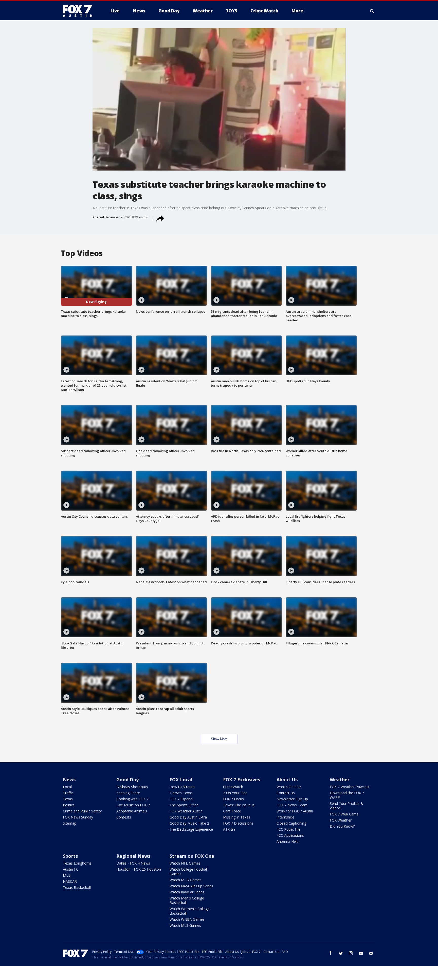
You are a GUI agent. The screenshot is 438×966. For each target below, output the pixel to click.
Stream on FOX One (192, 856)
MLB (67, 875)
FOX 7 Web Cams (344, 814)
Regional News (133, 856)
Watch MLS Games (185, 925)
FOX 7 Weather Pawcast (350, 786)
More (297, 11)
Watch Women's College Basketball (190, 911)
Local (67, 786)
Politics (69, 805)
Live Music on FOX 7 (133, 805)
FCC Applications (290, 835)
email (371, 953)
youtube (361, 953)
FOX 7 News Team (292, 805)
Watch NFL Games (185, 863)
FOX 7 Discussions (238, 823)
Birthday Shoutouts (132, 786)
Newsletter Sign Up (292, 798)
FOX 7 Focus (233, 798)
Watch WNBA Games (187, 919)
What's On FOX (289, 786)
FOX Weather (341, 820)
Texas (68, 798)
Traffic (68, 792)
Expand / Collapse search (372, 11)
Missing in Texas (236, 817)
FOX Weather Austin (186, 811)
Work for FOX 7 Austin (295, 811)
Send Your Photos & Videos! (346, 805)
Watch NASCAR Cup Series (191, 886)
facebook (330, 953)
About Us (287, 779)
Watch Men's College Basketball (187, 900)
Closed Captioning (291, 823)
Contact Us (286, 792)
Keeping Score (128, 792)
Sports (70, 856)
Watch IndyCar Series (187, 892)
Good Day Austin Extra (188, 817)
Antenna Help (288, 841)
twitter (341, 953)
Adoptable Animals (131, 811)
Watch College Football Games (189, 871)
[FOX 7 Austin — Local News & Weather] (79, 11)
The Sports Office (184, 805)
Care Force (232, 811)
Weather (340, 779)
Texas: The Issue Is (238, 805)
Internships (286, 817)
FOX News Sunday (78, 817)
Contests (123, 817)
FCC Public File (288, 829)
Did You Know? (342, 826)
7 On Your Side (235, 792)
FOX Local (181, 779)
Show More (219, 739)
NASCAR (70, 881)
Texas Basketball (77, 887)
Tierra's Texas (181, 792)
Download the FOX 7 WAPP (347, 795)
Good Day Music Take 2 (189, 823)
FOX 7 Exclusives (241, 779)
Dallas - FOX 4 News (133, 863)
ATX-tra (229, 829)
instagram (351, 953)
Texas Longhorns (77, 863)
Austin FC (70, 869)
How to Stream (182, 786)
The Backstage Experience (191, 829)
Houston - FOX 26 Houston (138, 869)
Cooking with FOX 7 (132, 798)
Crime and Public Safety (82, 811)
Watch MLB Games (186, 879)
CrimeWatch (233, 786)
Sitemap (69, 823)
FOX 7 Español (181, 798)
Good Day (127, 779)
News (69, 779)
